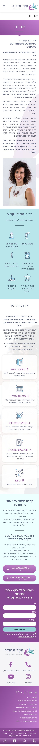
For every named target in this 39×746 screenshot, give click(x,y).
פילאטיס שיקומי (11, 287)
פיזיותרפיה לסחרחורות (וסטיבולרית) (27, 266)
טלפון (33, 612)
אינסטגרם (28, 683)
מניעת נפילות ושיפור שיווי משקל (27, 289)
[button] (4, 6)
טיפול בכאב (27, 243)
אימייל (33, 620)
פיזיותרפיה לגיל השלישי (12, 245)
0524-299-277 (28, 671)
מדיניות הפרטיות (25, 637)
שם (34, 604)
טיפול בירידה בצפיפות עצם (11, 265)
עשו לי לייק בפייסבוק (11, 671)
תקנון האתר (8, 634)
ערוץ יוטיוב (11, 683)
